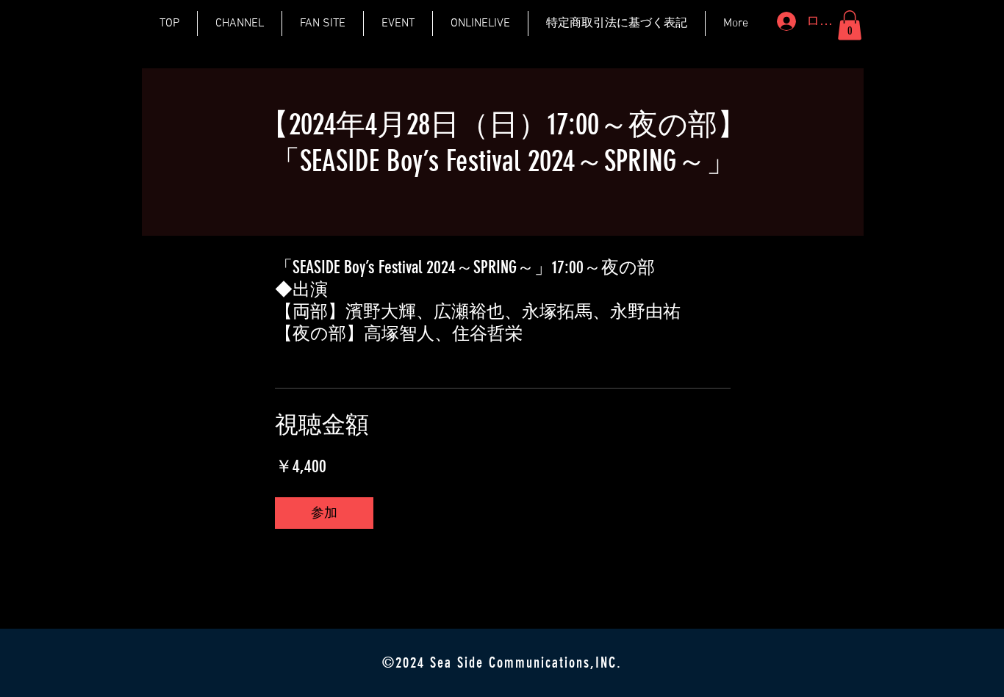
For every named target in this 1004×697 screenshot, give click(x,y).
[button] (849, 25)
